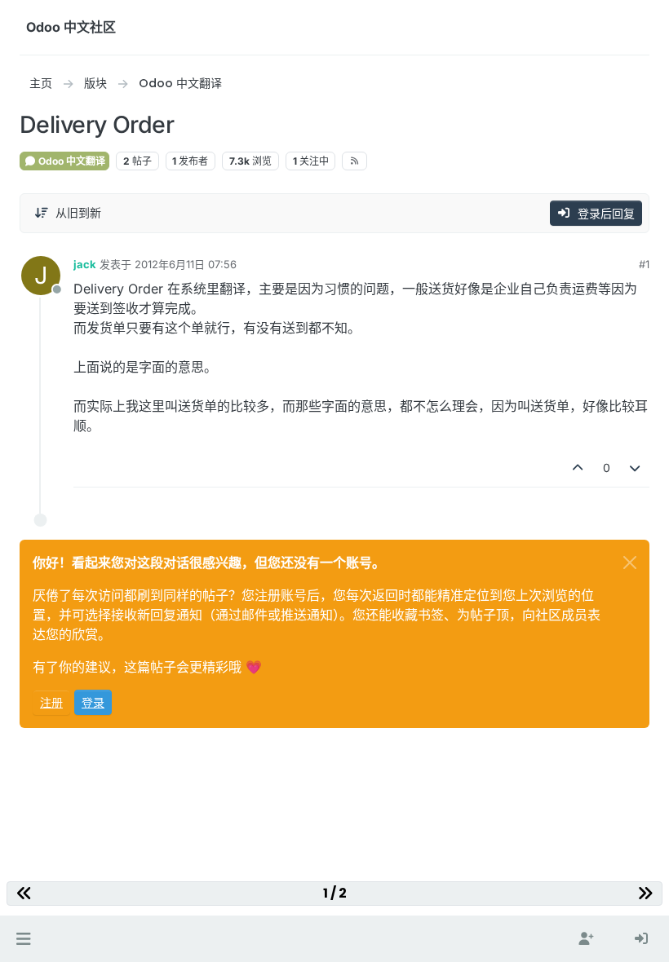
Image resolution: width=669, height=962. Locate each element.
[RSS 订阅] (354, 161)
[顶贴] (577, 467)
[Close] (629, 562)
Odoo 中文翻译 (70, 161)
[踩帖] (635, 467)
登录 (93, 702)
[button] (23, 939)
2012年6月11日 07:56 (186, 264)
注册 (51, 702)
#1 (644, 264)
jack (84, 264)
